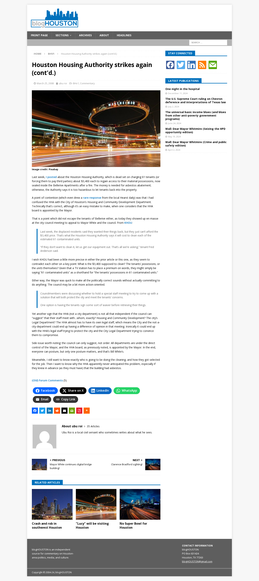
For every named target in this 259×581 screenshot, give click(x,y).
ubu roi (63, 83)
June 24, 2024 (174, 123)
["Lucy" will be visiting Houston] (96, 504)
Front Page (39, 35)
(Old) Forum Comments (47, 380)
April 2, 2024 (174, 149)
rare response (92, 197)
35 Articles (93, 426)
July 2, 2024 (173, 106)
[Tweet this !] (42, 411)
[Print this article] (72, 411)
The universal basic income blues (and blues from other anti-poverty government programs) (195, 115)
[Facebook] (170, 64)
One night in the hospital (182, 89)
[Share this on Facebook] (35, 411)
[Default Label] (202, 64)
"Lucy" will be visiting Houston (92, 525)
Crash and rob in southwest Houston (47, 525)
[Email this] (64, 411)
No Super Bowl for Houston (133, 525)
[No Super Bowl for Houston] (140, 504)
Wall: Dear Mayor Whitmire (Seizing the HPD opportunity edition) (195, 130)
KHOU (128, 222)
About (104, 35)
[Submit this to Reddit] (57, 411)
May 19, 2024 (174, 136)
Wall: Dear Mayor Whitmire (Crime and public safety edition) (196, 143)
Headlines (124, 35)
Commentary (87, 83)
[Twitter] (181, 64)
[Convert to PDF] (79, 411)
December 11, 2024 (178, 93)
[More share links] (87, 411)
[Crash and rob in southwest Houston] (52, 504)
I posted (51, 177)
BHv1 (76, 83)
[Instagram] (191, 64)
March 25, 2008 (45, 83)
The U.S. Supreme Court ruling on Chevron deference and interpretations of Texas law (195, 100)
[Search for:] (208, 42)
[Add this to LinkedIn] (50, 411)
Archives (85, 35)
